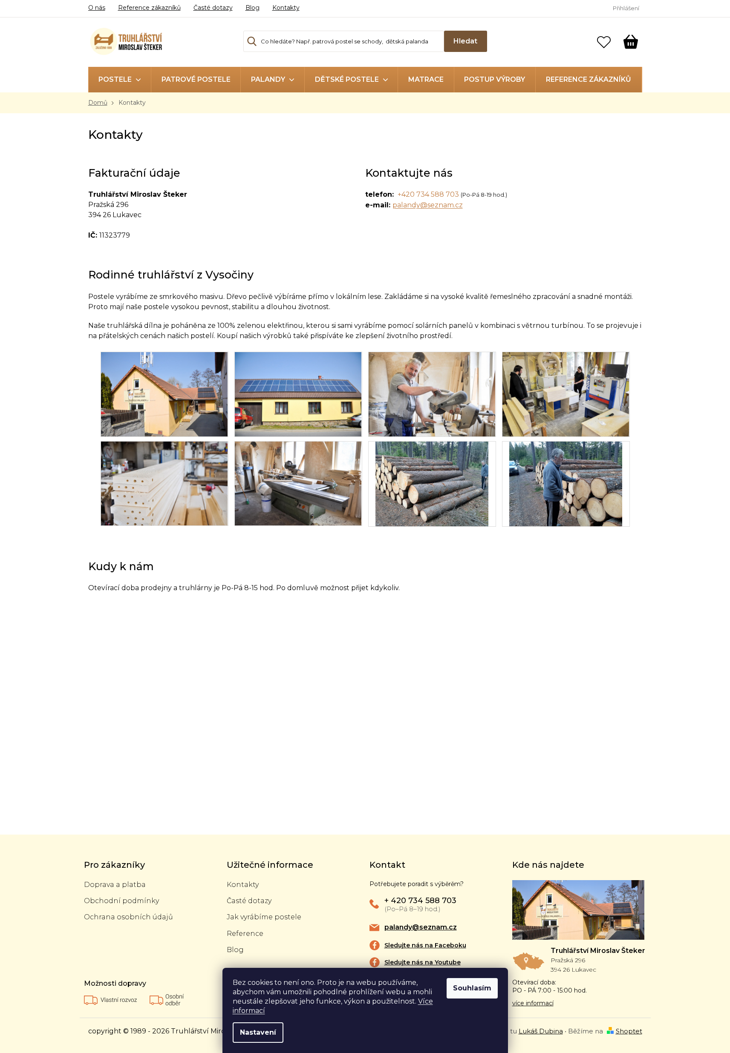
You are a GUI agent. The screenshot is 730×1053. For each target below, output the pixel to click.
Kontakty (286, 7)
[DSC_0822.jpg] (298, 483)
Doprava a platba (115, 885)
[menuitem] (120, 79)
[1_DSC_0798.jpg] (432, 394)
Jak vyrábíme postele (264, 917)
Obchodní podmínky (121, 901)
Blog (252, 7)
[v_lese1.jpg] (565, 483)
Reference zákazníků (149, 7)
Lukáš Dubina (541, 1031)
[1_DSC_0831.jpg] (164, 394)
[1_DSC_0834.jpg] (298, 394)
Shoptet (629, 1031)
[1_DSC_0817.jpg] (565, 394)
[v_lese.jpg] (431, 483)
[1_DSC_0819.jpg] (164, 483)
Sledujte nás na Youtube (422, 962)
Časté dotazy (213, 7)
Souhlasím (472, 988)
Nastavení (258, 1032)
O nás (96, 7)
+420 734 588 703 (428, 194)
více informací (533, 1003)
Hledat (465, 41)
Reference (245, 934)
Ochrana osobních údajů (128, 917)
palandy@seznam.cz (427, 205)
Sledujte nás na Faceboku (425, 945)
